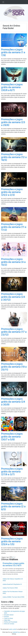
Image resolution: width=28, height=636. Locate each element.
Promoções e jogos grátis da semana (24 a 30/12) (13, 297)
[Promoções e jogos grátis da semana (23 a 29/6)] (14, 110)
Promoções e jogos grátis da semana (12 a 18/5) (14, 157)
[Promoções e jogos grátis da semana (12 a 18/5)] (14, 145)
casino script (12, 629)
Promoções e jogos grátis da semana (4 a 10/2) (13, 262)
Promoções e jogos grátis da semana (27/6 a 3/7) (12, 471)
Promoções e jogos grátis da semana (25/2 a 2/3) (12, 192)
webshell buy (16, 632)
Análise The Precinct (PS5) (10, 588)
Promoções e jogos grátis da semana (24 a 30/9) (13, 401)
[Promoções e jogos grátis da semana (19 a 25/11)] (14, 354)
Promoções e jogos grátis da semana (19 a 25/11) (14, 366)
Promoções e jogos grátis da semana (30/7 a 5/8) (12, 436)
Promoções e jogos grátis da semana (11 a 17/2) (13, 227)
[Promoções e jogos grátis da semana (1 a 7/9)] (14, 40)
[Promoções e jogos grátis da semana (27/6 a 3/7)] (14, 459)
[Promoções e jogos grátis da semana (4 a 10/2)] (14, 250)
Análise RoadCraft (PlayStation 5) (12, 584)
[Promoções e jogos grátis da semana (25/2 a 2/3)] (14, 180)
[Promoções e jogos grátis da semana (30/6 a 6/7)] (14, 75)
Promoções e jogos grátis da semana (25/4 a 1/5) (12, 541)
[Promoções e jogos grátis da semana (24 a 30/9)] (14, 389)
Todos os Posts (8, 618)
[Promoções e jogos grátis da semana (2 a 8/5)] (14, 494)
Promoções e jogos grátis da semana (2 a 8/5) (13, 506)
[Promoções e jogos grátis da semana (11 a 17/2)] (14, 215)
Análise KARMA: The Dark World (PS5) (13, 597)
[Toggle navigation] (3, 2)
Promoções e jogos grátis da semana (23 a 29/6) (13, 122)
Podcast (6, 616)
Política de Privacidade (10, 622)
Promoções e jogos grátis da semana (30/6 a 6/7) (12, 87)
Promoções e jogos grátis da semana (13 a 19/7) (13, 564)
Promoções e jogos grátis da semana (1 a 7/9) (13, 52)
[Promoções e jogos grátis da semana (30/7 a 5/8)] (14, 424)
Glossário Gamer (9, 615)
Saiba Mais (7, 620)
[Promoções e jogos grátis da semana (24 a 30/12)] (14, 284)
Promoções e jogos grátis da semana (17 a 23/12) (14, 331)
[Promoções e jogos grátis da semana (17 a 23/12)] (14, 319)
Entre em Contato (9, 623)
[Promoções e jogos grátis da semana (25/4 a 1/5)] (14, 529)
